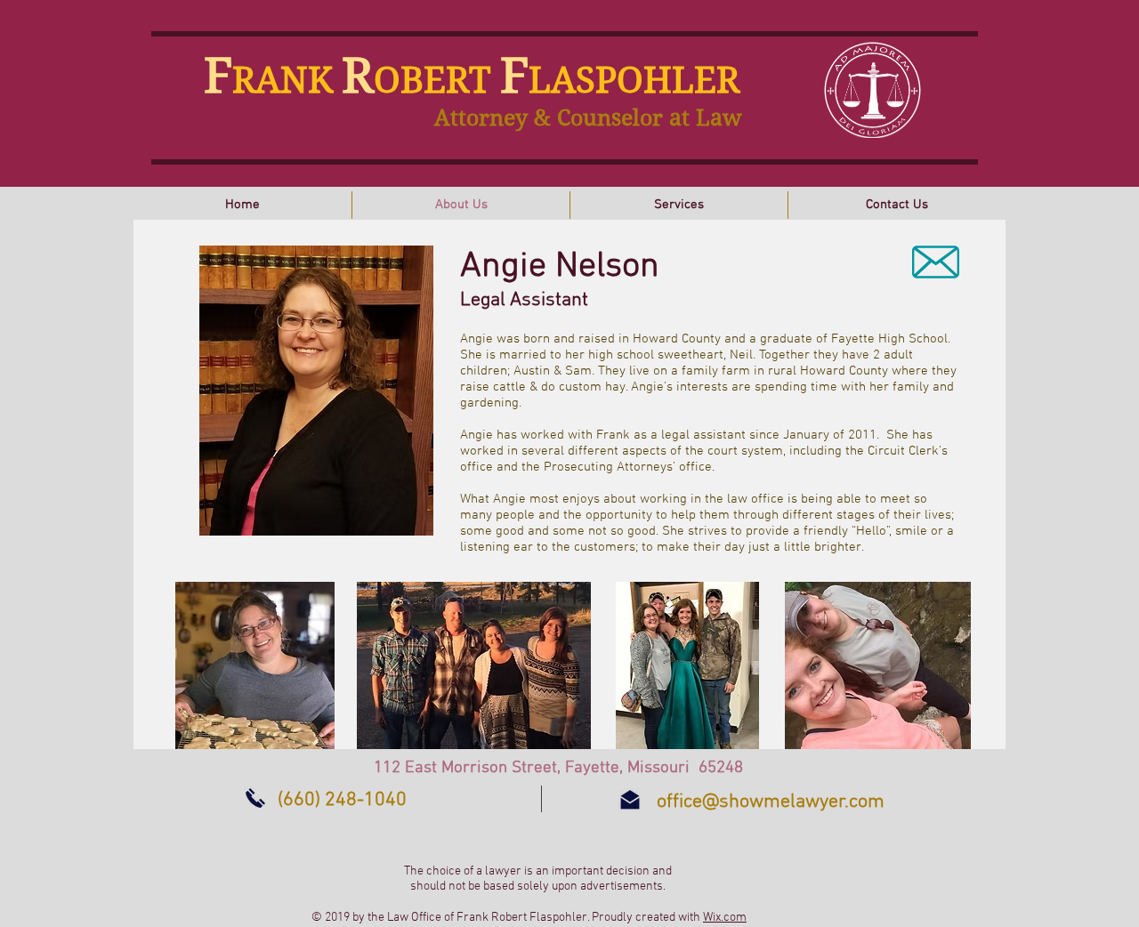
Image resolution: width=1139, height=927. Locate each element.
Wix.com (725, 917)
